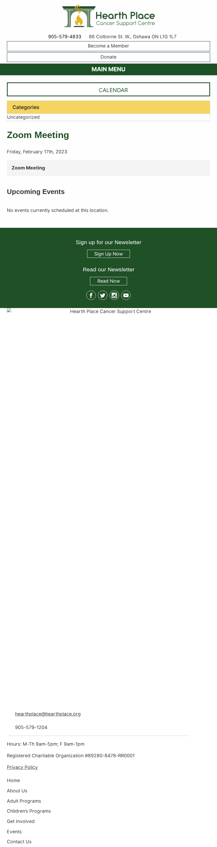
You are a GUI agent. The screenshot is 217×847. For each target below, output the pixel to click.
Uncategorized (23, 117)
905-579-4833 (64, 36)
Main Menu (108, 69)
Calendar (113, 90)
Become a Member (108, 46)
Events (14, 831)
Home (13, 780)
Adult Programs (24, 801)
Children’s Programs (29, 811)
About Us (17, 790)
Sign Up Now (108, 254)
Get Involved (21, 821)
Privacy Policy (22, 767)
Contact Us (19, 842)
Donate (108, 57)
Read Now (105, 281)
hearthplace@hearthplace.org (48, 714)
